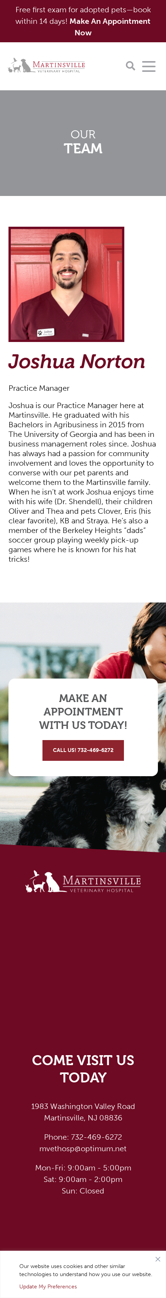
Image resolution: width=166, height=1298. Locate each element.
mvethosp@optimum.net (83, 1148)
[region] (83, 1274)
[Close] (158, 1257)
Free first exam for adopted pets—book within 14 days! (83, 21)
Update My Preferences (48, 1286)
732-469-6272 (83, 1137)
